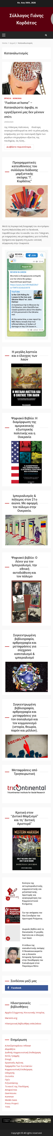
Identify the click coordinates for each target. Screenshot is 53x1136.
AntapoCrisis (11, 1089)
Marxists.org (11, 1018)
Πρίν (7, 1079)
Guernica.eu (10, 1093)
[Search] (46, 35)
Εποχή (8, 1059)
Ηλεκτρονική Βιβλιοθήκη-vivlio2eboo (23, 1023)
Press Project (12, 1103)
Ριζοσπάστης (11, 1083)
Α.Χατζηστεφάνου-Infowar (18, 1045)
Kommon (9, 1096)
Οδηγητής (10, 1072)
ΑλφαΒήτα (10, 1049)
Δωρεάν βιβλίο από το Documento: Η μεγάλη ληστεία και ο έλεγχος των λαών (12, 933)
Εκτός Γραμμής (12, 1055)
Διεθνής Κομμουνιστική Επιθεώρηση (23, 1052)
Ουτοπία (9, 1076)
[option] (26, 894)
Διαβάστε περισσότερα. (19, 146)
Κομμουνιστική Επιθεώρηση (18, 1069)
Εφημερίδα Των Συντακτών (18, 1066)
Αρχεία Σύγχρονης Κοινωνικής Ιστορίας (25, 1012)
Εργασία (7, 98)
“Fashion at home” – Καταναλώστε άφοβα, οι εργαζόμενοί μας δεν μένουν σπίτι (26, 78)
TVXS (7, 1106)
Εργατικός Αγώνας (14, 1062)
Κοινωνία (17, 98)
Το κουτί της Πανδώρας (17, 1086)
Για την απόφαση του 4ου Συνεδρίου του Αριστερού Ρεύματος (12, 915)
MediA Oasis (11, 1099)
